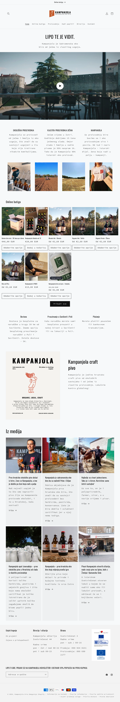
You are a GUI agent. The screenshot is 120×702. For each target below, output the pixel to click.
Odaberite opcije (13, 248)
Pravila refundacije (78, 694)
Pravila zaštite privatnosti (102, 694)
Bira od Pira (5, 284)
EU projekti (11, 636)
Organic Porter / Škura (103, 238)
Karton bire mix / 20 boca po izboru (13, 238)
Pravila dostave (90, 696)
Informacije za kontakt (57, 694)
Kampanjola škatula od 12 (33, 238)
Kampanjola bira (21, 694)
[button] (8, 13)
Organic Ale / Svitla (78, 238)
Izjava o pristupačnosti (17, 640)
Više (11, 510)
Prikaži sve (60, 304)
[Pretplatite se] (45, 674)
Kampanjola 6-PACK (31, 284)
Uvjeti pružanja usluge (71, 696)
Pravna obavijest (107, 696)
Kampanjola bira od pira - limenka (59, 284)
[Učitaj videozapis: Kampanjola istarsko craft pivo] (60, 86)
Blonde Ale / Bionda (55, 238)
